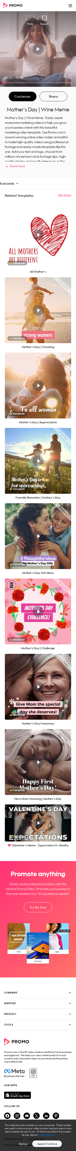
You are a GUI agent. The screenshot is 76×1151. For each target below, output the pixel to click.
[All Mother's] (38, 235)
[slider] (4, 82)
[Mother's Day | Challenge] (38, 611)
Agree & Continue (47, 1143)
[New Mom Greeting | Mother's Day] (38, 762)
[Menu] (70, 5)
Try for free (38, 907)
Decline (23, 1143)
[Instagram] (33, 1073)
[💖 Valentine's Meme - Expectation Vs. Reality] (38, 823)
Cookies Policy (47, 1134)
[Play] (38, 49)
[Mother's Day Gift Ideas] (38, 536)
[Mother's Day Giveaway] (38, 687)
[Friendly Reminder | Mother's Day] (38, 461)
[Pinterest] (56, 1116)
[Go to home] (14, 6)
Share (53, 96)
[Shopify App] (38, 1095)
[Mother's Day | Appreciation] (38, 385)
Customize (22, 96)
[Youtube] (27, 1116)
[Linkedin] (46, 1116)
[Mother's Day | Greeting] (38, 310)
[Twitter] (36, 1116)
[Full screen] (70, 76)
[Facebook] (14, 1073)
